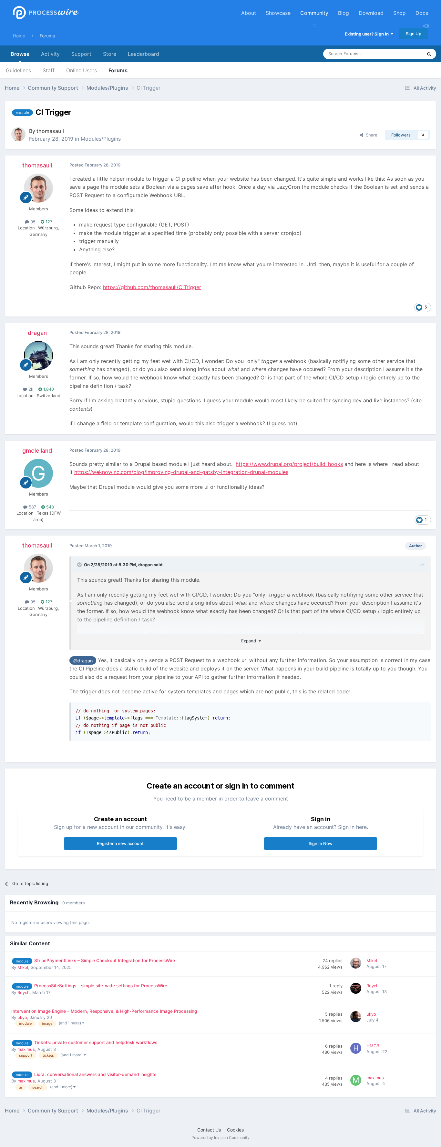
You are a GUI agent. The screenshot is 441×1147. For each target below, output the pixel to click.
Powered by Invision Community (220, 1137)
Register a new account (120, 843)
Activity (50, 54)
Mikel (22, 967)
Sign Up (413, 33)
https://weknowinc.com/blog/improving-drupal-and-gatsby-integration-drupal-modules (181, 472)
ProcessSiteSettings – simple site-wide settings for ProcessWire (100, 985)
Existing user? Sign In (368, 33)
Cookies (235, 1129)
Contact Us (209, 1129)
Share (370, 134)
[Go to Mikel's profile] (356, 964)
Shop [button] (399, 13)
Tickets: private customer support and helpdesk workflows (95, 1042)
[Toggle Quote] (80, 564)
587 (31, 506)
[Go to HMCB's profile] (356, 1049)
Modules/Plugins (101, 139)
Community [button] (314, 13)
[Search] (429, 54)
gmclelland (37, 450)
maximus (26, 1049)
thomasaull (50, 131)
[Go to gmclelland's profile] (38, 473)
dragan (37, 332)
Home (19, 35)
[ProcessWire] (45, 13)
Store (109, 54)
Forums (47, 35)
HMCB (372, 1045)
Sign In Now (321, 843)
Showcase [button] (278, 13)
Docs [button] (421, 13)
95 (32, 221)
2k (30, 389)
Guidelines (18, 70)
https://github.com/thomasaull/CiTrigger (152, 287)
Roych (23, 992)
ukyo (22, 1017)
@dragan (83, 660)
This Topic (404, 53)
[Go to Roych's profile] (356, 989)
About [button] (248, 13)
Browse (20, 54)
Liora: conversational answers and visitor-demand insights (95, 1074)
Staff (49, 70)
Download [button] (371, 13)
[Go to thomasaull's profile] (18, 134)
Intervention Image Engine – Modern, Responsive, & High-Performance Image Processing (104, 1011)
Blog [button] (343, 13)
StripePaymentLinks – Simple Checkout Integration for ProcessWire (104, 960)
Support (81, 54)
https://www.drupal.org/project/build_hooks (289, 464)
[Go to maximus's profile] (356, 1081)
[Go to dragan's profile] (38, 355)
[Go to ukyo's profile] (356, 1017)
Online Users (81, 70)
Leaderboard (143, 54)
